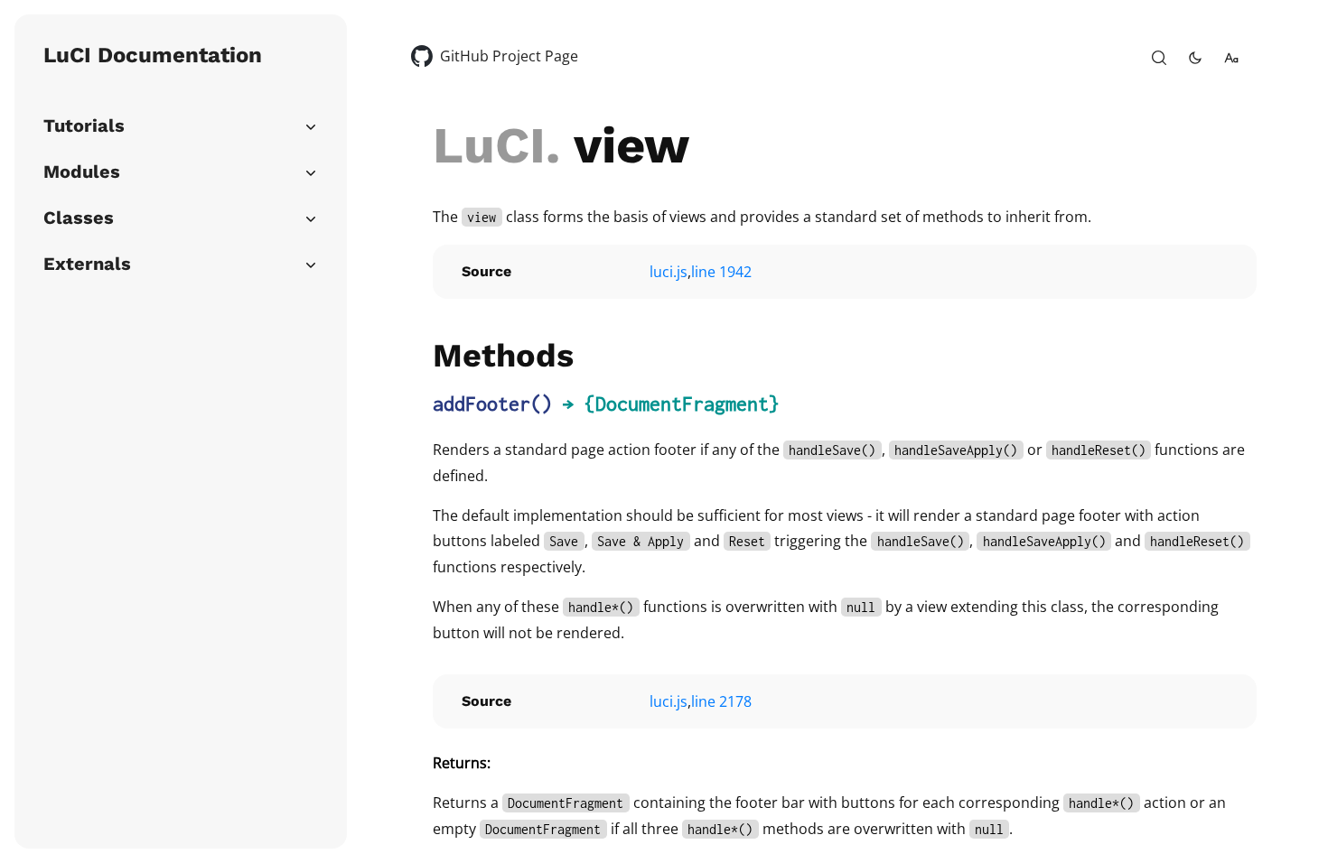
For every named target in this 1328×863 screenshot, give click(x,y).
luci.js (668, 272)
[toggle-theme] (1195, 57)
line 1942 (721, 272)
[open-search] (1159, 57)
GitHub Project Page (509, 56)
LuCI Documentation (152, 55)
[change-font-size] (1231, 57)
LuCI (489, 145)
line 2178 (721, 701)
